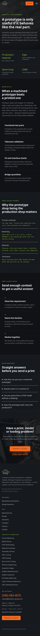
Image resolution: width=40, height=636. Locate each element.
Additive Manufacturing (10, 571)
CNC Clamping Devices (10, 585)
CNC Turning (6, 555)
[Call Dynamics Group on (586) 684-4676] (22, 3)
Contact (4, 529)
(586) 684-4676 (20, 454)
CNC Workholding (8, 545)
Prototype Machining (9, 578)
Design (4, 516)
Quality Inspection (8, 575)
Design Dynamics (8, 504)
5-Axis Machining (8, 538)
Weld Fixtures (6, 541)
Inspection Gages (8, 568)
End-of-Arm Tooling (9, 561)
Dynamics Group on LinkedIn (12, 612)
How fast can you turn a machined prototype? (17, 380)
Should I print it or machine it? (16, 389)
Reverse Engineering (9, 565)
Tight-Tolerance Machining (11, 581)
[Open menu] (36, 3)
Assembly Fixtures (8, 551)
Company (5, 523)
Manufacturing (7, 513)
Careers (4, 526)
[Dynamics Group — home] (5, 3)
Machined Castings (8, 548)
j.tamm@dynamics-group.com (12, 599)
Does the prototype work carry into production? (17, 406)
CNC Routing (6, 558)
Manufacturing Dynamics (10, 501)
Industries (5, 520)
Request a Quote (20, 449)
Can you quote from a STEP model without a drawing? (17, 396)
